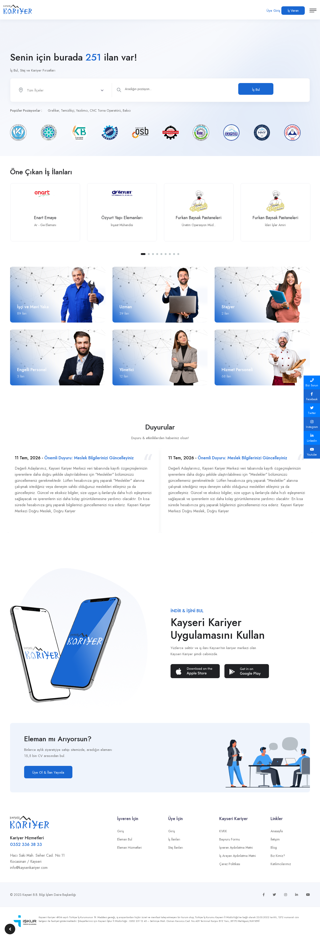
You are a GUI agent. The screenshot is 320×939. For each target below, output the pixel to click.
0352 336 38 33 (26, 844)
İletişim (275, 839)
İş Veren (293, 10)
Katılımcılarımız (281, 864)
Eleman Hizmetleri (129, 847)
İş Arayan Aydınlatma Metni (237, 855)
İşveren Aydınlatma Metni (236, 847)
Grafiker (53, 110)
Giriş (120, 831)
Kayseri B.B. (30, 894)
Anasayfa (277, 831)
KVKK (223, 831)
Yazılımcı (82, 110)
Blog (274, 847)
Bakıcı (127, 110)
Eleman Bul (124, 839)
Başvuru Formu (229, 839)
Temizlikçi (67, 110)
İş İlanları (174, 839)
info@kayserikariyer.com (29, 867)
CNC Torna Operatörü (105, 110)
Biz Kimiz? (278, 855)
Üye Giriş (273, 10)
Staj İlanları (175, 847)
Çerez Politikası (229, 864)
